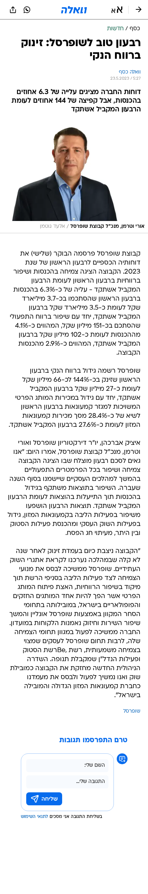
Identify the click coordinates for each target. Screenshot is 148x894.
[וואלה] (74, 9)
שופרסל (131, 711)
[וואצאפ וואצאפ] (27, 9)
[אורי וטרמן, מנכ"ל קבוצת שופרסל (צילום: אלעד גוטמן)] (74, 177)
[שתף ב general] (13, 10)
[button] (116, 9)
